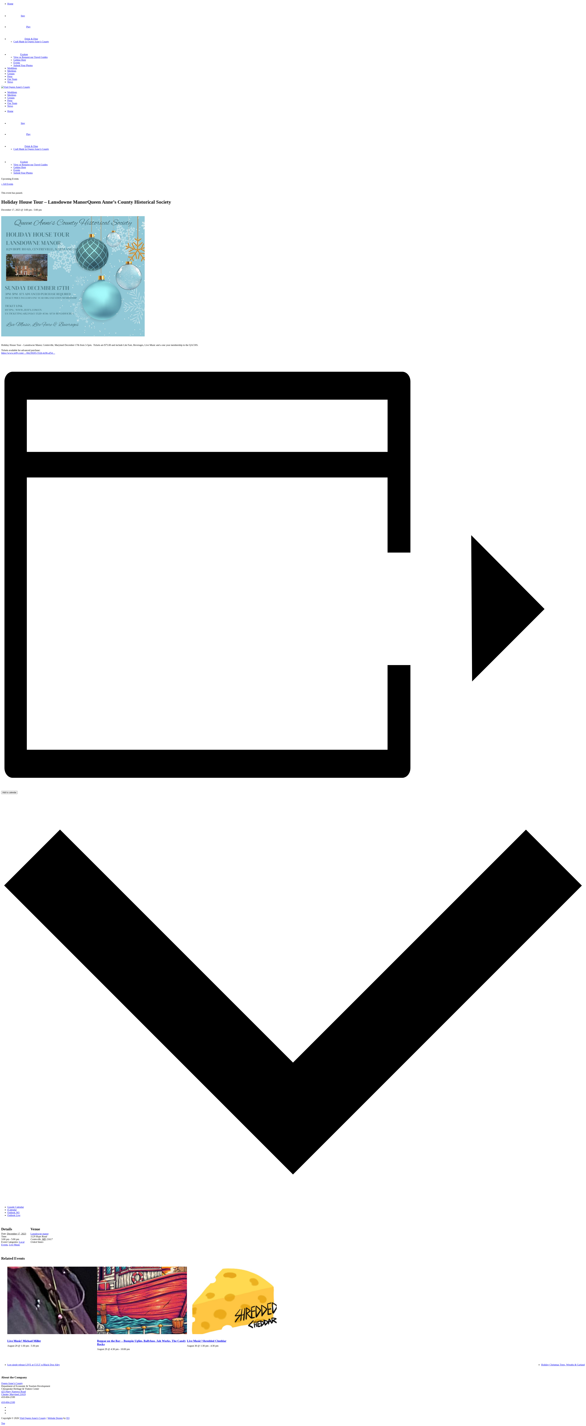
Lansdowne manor (40, 1233)
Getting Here (19, 60)
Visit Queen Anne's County (33, 1418)
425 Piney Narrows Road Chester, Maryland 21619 (13, 1393)
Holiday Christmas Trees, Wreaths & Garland (563, 1364)
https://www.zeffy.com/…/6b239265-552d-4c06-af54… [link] (28, 353)
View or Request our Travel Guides (30, 57)
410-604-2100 (8, 1402)
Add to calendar (9, 792)
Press (9, 76)
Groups (10, 73)
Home (10, 3)
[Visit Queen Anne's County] (15, 87)
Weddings (12, 68)
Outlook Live (13, 1215)
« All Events (7, 184)
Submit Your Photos (23, 65)
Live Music (14, 1244)
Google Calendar (15, 1207)
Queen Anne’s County (12, 1383)
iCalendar (12, 1209)
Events (16, 62)
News (10, 82)
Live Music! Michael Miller (24, 1341)
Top (3, 1423)
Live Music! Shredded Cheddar (206, 1341)
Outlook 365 (13, 1212)
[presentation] (52, 1300)
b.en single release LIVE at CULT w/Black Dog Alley (33, 1364)
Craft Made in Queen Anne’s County (31, 41)
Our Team (12, 79)
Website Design (55, 1418)
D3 (67, 1418)
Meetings (11, 71)
